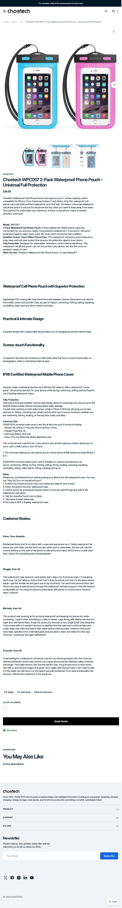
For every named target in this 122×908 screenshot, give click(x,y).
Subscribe (106, 855)
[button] (4, 11)
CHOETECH (16, 897)
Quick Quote (60, 721)
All (21, 21)
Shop (14, 21)
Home (6, 21)
